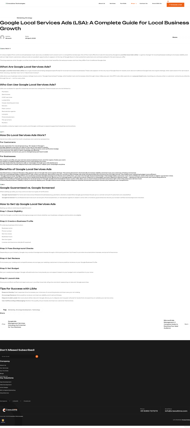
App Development (5, 382)
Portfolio (123, 3)
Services (112, 3)
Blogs (133, 3)
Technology (36, 309)
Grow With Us (157, 3)
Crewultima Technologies (16, 416)
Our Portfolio (4, 370)
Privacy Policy (186, 419)
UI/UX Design (4, 387)
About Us (102, 3)
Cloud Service (4, 393)
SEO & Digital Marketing (7, 390)
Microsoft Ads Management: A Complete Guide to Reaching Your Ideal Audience (171, 324)
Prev (3, 324)
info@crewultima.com (176, 411)
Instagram (3, 401)
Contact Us (143, 3)
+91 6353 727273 (149, 411)
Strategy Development (23, 309)
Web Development (6, 384)
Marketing (11, 309)
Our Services (4, 368)
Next (186, 324)
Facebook (27, 401)
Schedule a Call (176, 4)
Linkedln (15, 401)
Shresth (8, 38)
